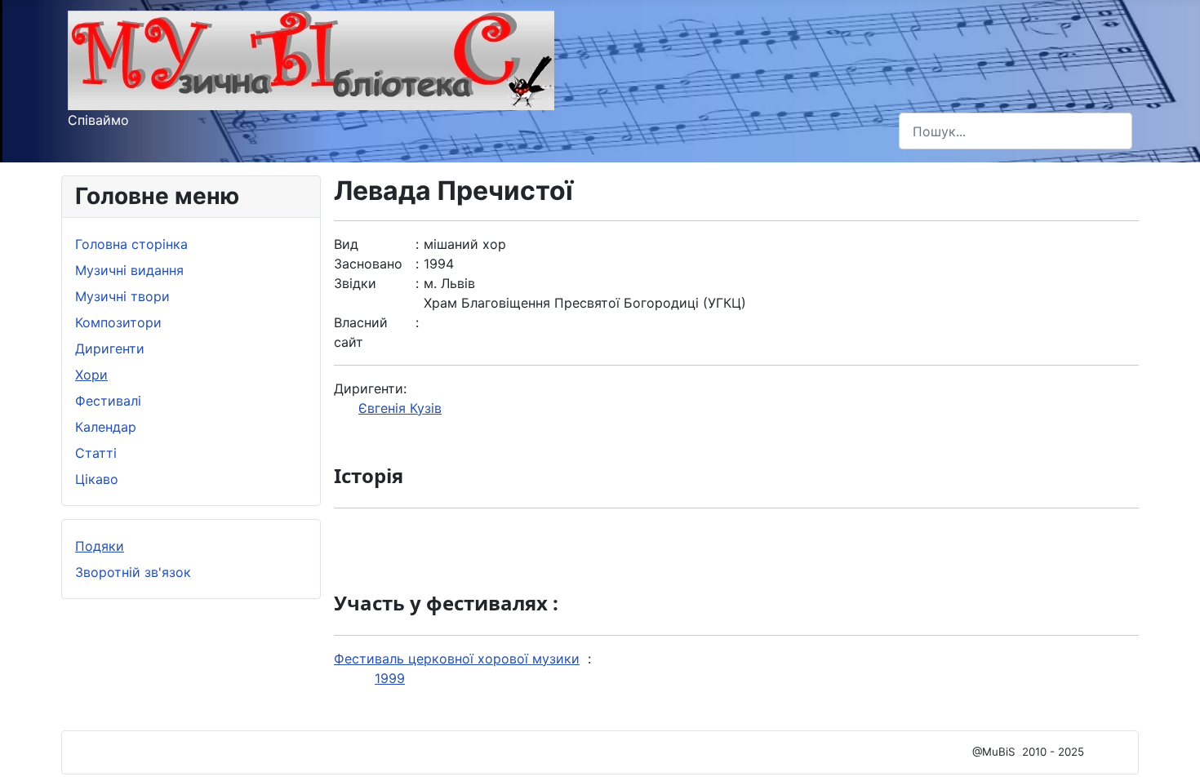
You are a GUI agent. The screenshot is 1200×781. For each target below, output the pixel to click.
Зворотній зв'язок (133, 572)
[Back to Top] (1171, 751)
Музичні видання (129, 270)
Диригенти (109, 348)
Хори (91, 374)
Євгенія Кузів (400, 408)
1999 (390, 678)
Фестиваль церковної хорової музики (457, 658)
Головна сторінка (131, 244)
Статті (96, 453)
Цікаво (96, 479)
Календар (105, 427)
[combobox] (1015, 131)
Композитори (118, 322)
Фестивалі (108, 401)
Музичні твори (122, 296)
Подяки (99, 546)
